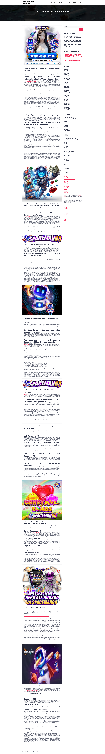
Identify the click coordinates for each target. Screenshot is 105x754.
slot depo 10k (66, 152)
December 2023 (67, 105)
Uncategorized (67, 173)
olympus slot (66, 208)
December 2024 (67, 90)
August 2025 (66, 79)
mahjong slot (66, 127)
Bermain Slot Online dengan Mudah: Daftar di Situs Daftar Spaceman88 (41, 609)
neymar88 (66, 131)
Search (65, 26)
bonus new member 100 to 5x (70, 120)
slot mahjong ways (67, 203)
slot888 (65, 165)
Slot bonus (65, 191)
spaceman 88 (26, 344)
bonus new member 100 (69, 117)
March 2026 (66, 73)
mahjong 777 (66, 183)
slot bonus (66, 147)
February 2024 (67, 103)
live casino (66, 126)
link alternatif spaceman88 (32, 690)
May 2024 (66, 99)
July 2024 (66, 96)
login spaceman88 (43, 432)
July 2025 (66, 81)
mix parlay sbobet (67, 130)
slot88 (65, 164)
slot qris (65, 161)
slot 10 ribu (66, 212)
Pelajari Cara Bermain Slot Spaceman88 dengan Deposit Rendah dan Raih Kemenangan (42, 69)
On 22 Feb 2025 (26, 521)
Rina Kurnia (67, 59)
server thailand (66, 211)
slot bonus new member (69, 150)
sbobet (65, 134)
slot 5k (65, 142)
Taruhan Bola (67, 169)
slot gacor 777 (67, 159)
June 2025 (66, 82)
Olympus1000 (66, 133)
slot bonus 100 (67, 148)
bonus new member (40, 203)
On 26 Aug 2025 (27, 316)
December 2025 (67, 74)
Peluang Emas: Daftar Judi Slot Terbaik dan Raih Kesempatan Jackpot (41, 205)
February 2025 (67, 87)
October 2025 (67, 77)
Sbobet (74, 2)
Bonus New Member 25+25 (70, 54)
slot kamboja (66, 209)
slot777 (65, 163)
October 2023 (67, 108)
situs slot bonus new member (70, 138)
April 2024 (66, 100)
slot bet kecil (66, 146)
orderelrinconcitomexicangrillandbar (30, 81)
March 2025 (66, 86)
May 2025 (66, 83)
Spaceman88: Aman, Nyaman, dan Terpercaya (35, 523)
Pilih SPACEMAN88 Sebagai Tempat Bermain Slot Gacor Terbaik (39, 246)
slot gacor (66, 158)
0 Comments (50, 114)
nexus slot (65, 214)
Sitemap (69, 2)
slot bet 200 (66, 144)
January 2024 (67, 104)
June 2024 (66, 98)
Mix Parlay (66, 129)
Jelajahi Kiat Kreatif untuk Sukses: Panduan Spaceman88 (38, 687)
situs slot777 (66, 207)
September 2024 (67, 94)
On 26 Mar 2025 (26, 425)
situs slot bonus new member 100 (71, 139)
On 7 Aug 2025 (26, 389)
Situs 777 (66, 137)
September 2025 (67, 78)
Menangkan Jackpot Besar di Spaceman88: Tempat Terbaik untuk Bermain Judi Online (40, 427)
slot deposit (66, 213)
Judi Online (66, 125)
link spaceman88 (27, 216)
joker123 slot (66, 206)
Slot (65, 2)
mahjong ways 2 (66, 186)
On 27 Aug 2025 (26, 244)
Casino (55, 2)
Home (51, 2)
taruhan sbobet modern (69, 171)
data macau (66, 181)
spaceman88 (43, 114)
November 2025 (67, 75)
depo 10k (65, 176)
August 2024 (66, 95)
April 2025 (66, 85)
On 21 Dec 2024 (26, 685)
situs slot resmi (66, 190)
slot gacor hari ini (67, 160)
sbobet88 (66, 135)
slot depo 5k (66, 156)
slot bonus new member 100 (70, 151)
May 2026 (66, 70)
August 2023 (66, 109)
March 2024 (66, 102)
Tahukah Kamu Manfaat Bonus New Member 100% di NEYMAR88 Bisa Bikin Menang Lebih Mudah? (73, 55)
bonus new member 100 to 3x (70, 118)
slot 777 (65, 143)
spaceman (39, 114)
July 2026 (66, 68)
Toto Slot (66, 172)
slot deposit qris (66, 217)
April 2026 (66, 71)
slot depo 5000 (67, 155)
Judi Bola (60, 2)
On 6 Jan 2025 (26, 607)
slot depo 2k (66, 192)
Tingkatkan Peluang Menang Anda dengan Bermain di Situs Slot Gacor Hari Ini (41, 319)
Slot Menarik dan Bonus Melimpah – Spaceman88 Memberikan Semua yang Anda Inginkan (42, 392)
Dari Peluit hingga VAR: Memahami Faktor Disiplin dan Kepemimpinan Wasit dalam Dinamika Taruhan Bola (73, 41)
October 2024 (67, 92)
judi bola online (67, 124)
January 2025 (67, 88)
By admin (32, 114)
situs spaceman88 (36, 532)
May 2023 (66, 111)
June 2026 (66, 69)
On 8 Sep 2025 (26, 114)
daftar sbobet (66, 205)
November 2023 (67, 107)
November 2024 (67, 91)
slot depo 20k (67, 154)
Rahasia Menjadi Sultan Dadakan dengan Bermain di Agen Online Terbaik (41, 115)
